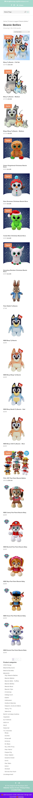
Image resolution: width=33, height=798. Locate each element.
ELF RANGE (7, 719)
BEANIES (6, 673)
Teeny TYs (8, 708)
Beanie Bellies (9, 684)
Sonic (6, 760)
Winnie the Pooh (10, 771)
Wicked (7, 769)
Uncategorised (8, 774)
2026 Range (7, 665)
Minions (7, 741)
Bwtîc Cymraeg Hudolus (11, 714)
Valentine (8, 711)
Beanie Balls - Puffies (12, 681)
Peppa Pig (8, 752)
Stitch (7, 766)
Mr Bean (7, 744)
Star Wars (8, 763)
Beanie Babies (9, 678)
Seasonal (6, 728)
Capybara (6, 717)
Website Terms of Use (11, 788)
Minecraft (8, 738)
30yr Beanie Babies (11, 675)
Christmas (8, 692)
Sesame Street (9, 758)
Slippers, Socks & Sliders (13, 706)
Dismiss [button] (21, 797)
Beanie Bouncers (9, 668)
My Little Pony (9, 747)
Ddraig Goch (9, 695)
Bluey (6, 733)
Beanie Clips (9, 689)
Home (5, 21)
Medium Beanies (10, 703)
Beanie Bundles (8, 670)
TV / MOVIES (7, 731)
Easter (7, 697)
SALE (5, 725)
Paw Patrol (8, 749)
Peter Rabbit (9, 755)
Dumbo (7, 735)
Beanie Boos (9, 686)
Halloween (8, 700)
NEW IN (6, 722)
